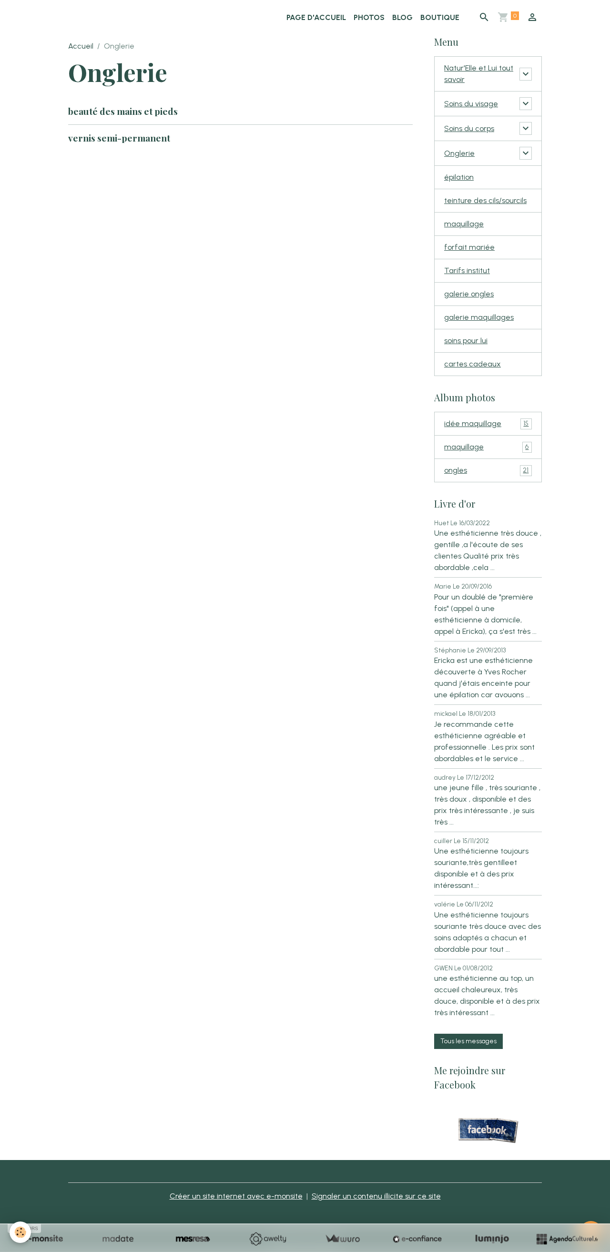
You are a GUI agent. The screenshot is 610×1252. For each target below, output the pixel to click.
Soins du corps (469, 128)
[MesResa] (192, 1238)
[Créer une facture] (342, 1238)
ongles (486, 470)
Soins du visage (471, 103)
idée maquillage (486, 423)
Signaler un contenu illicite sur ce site (376, 1196)
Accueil (80, 46)
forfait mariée (469, 247)
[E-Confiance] (417, 1238)
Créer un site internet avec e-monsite (236, 1196)
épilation (459, 177)
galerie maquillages (479, 317)
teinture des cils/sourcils (485, 200)
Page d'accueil (316, 17)
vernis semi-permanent (119, 138)
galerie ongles (469, 293)
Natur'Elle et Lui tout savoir (478, 73)
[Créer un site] (43, 1238)
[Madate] (118, 1238)
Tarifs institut (467, 270)
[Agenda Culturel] (566, 1238)
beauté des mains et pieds (123, 111)
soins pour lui (466, 340)
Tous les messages (468, 1041)
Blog (402, 17)
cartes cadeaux (472, 363)
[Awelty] (267, 1238)
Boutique (439, 17)
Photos (369, 17)
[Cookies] (20, 1232)
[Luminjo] (492, 1238)
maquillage (464, 223)
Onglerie (459, 153)
